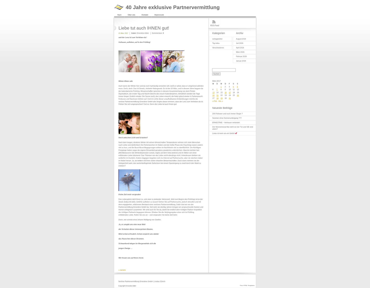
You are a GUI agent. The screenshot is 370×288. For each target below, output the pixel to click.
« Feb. (214, 101)
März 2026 (240, 52)
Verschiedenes (218, 48)
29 (222, 98)
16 (226, 92)
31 (230, 98)
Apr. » (220, 101)
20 (213, 95)
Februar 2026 (241, 56)
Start (119, 15)
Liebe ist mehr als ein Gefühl (223, 133)
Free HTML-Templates (247, 285)
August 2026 (241, 39)
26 (238, 95)
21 (218, 95)
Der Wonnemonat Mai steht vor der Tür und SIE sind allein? (232, 128)
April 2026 (240, 48)
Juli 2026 (239, 43)
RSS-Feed (214, 25)
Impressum (159, 15)
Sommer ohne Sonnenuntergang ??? (227, 118)
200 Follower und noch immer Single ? (227, 114)
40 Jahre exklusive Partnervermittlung (173, 7)
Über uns (131, 15)
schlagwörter (217, 39)
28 (218, 98)
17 (230, 92)
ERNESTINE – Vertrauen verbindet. (226, 123)
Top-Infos (216, 43)
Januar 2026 (241, 61)
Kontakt (145, 15)
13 (213, 92)
